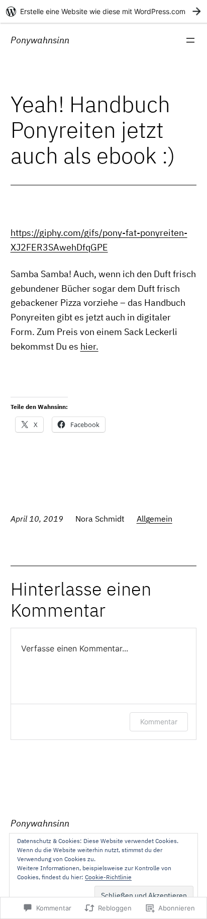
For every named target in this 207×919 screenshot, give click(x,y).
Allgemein (154, 519)
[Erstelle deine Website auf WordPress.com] (103, 11)
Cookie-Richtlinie (108, 877)
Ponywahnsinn (40, 40)
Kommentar (158, 721)
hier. (89, 346)
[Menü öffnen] (190, 40)
